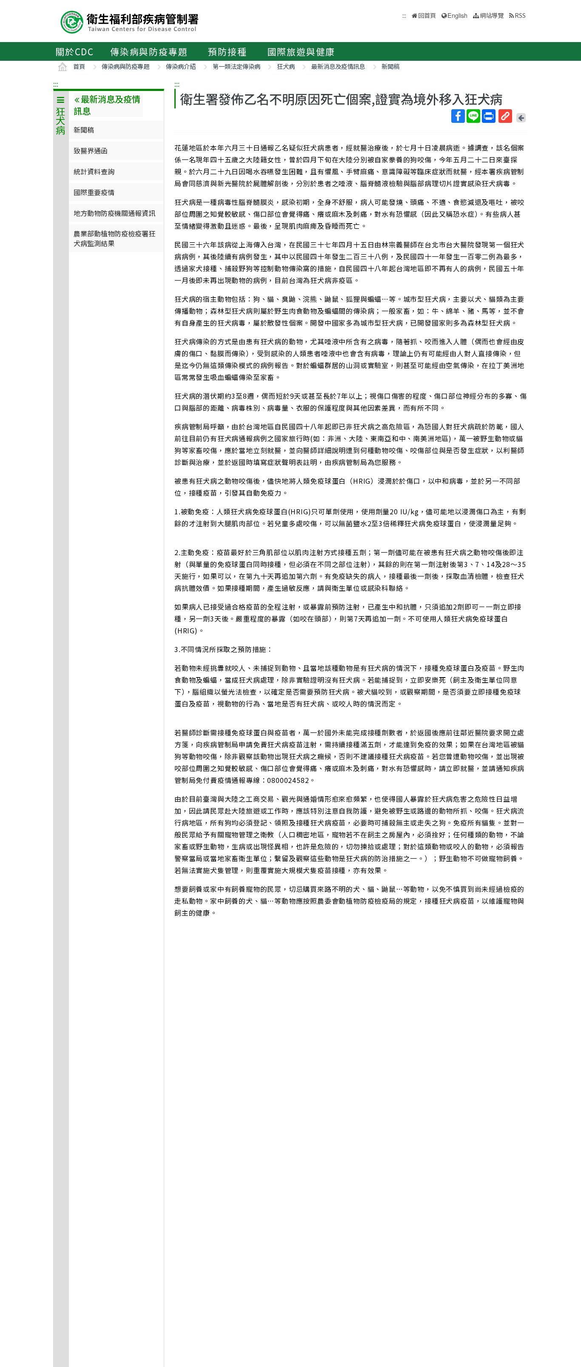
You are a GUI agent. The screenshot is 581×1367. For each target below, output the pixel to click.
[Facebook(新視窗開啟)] (458, 116)
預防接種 (227, 51)
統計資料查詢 (94, 171)
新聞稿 (390, 66)
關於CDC (74, 51)
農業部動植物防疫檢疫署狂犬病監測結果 (114, 238)
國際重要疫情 (94, 192)
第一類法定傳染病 (236, 66)
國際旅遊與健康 (302, 51)
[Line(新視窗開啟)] (473, 116)
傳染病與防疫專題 (149, 51)
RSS (520, 15)
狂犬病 (286, 66)
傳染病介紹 (181, 66)
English (457, 15)
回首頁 (427, 15)
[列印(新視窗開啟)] (488, 116)
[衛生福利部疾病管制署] (129, 21)
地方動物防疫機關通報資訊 (114, 213)
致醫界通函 (91, 150)
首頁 (79, 66)
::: (55, 84)
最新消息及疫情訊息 (338, 66)
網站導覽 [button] (492, 15)
